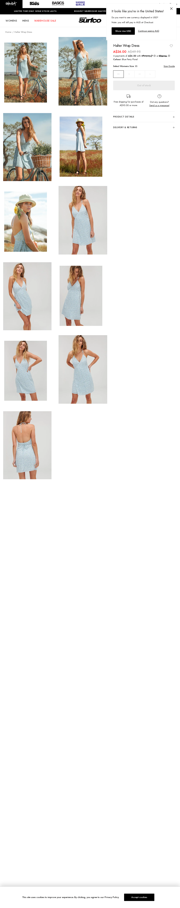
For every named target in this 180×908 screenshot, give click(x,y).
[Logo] (90, 23)
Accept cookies (139, 897)
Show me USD (123, 31)
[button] (11, 4)
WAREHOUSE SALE (45, 20)
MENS (25, 20)
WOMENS (11, 20)
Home (8, 32)
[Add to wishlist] (171, 45)
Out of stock (144, 85)
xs (118, 74)
